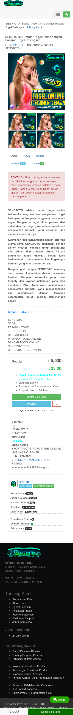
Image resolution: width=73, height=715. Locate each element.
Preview (31, 403)
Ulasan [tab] (37, 163)
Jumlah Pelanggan (23, 498)
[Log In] (66, 14)
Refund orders (20, 528)
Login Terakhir (23, 512)
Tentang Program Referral (27, 655)
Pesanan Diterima (22, 502)
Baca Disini (47, 410)
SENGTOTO (38, 704)
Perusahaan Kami (22, 599)
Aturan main (19, 603)
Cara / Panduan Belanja (26, 651)
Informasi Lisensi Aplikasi (27, 674)
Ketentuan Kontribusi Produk (28, 666)
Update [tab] (40, 155)
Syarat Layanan (21, 607)
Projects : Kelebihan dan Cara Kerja (33, 685)
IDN (14, 425)
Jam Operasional (22, 622)
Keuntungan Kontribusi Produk (29, 670)
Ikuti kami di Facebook (25, 689)
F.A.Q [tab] (26, 155)
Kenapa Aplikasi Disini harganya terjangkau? (38, 677)
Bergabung (22, 507)
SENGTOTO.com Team (22, 707)
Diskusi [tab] (17, 163)
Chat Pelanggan (45, 485)
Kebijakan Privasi (22, 610)
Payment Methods (23, 614)
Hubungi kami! (34, 27)
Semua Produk (21, 493)
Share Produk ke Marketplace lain (32, 693)
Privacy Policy (46, 707)
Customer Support (23, 618)
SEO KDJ (17, 45)
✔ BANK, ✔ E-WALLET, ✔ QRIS (31, 459)
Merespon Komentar (21, 524)
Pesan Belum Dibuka (21, 519)
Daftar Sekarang (36, 397)
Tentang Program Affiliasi (26, 658)
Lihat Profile (25, 485)
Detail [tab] (14, 155)
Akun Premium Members (37, 379)
